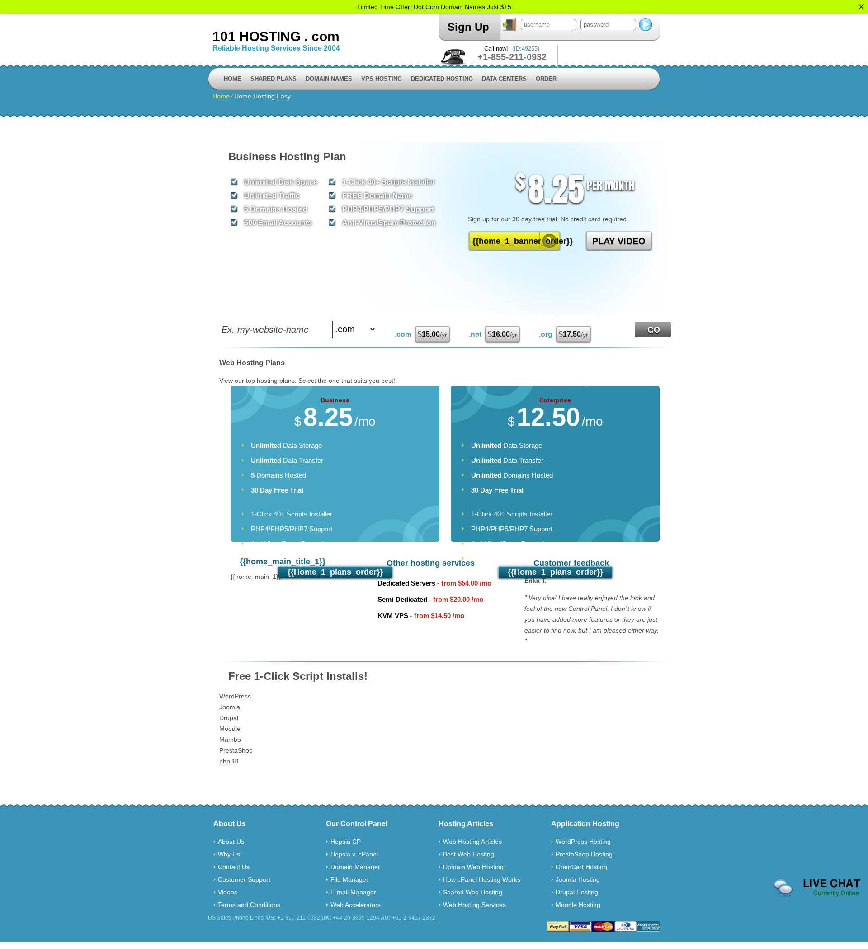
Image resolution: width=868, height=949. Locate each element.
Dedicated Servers (406, 583)
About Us (231, 841)
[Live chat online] (817, 888)
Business (335, 400)
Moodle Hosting (578, 904)
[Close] (861, 7)
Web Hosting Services (474, 904)
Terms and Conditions (249, 904)
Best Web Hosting (468, 854)
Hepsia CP (345, 841)
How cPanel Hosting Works (481, 879)
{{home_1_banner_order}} (516, 241)
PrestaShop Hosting (584, 854)
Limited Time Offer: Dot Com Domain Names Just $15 (434, 6)
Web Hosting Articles (472, 841)
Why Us (229, 854)
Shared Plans (273, 78)
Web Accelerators (355, 904)
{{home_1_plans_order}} (335, 572)
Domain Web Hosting (473, 866)
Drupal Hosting (577, 892)
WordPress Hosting (583, 841)
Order (546, 78)
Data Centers (504, 78)
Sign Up (468, 27)
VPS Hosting (381, 78)
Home (232, 78)
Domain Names (329, 78)
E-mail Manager (353, 892)
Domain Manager (355, 866)
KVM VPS (392, 615)
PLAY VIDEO (619, 241)
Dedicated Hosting (442, 78)
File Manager (349, 879)
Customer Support (244, 879)
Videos (227, 892)
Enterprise (555, 400)
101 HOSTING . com (276, 36)
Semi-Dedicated (402, 599)
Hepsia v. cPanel (354, 854)
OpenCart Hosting (581, 866)
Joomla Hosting (578, 879)
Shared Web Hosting (472, 892)
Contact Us (234, 866)
